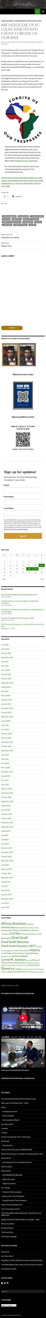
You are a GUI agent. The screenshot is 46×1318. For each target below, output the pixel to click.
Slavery (32, 225)
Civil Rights (5, 934)
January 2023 (6, 738)
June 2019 (5, 839)
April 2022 (5, 763)
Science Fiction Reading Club (11, 1205)
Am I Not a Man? (7, 1124)
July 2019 (4, 835)
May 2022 (4, 759)
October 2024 (6, 679)
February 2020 (6, 814)
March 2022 (5, 767)
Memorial (29, 960)
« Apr (4, 579)
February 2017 (6, 895)
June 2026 (5, 645)
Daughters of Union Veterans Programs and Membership (22, 1260)
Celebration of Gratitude (10, 236)
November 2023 (7, 708)
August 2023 (5, 721)
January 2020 (6, 818)
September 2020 (7, 801)
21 (35, 569)
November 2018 (7, 852)
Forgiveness (28, 222)
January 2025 (6, 674)
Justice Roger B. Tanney (10, 953)
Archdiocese (23, 216)
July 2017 (4, 886)
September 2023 (7, 717)
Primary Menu (43, 11)
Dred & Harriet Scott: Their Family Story (16, 1137)
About (3, 1107)
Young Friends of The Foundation (14, 1200)
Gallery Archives (8, 1179)
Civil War (6, 219)
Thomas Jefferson (7, 972)
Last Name (9, 508)
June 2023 (5, 725)
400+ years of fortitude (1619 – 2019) (15, 1103)
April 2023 (5, 729)
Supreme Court (31, 969)
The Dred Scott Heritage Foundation (17, 993)
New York (25, 963)
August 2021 (5, 776)
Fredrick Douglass (6, 951)
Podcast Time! (6, 244)
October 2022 (6, 746)
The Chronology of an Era (10, 1209)
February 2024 (6, 700)
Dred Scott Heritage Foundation (23, 42)
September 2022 (7, 751)
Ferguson (39, 946)
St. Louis (17, 968)
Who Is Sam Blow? (8, 1224)
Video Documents (9, 1183)
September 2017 (7, 878)
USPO (28, 972)
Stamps (23, 969)
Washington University (37, 972)
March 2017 (5, 890)
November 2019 (7, 823)
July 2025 (4, 662)
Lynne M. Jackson (21, 225)
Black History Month (32, 928)
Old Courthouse (34, 963)
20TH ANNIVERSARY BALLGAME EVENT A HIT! (19, 595)
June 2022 (5, 755)
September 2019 (7, 827)
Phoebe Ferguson (6, 965)
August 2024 (5, 687)
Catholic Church (37, 216)
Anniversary (8, 927)
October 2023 (6, 712)
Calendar (4, 1128)
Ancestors (30, 924)
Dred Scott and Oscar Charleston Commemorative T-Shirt (22, 1154)
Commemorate (27, 934)
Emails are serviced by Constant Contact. (16, 529)
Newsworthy (6, 1171)
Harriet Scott (24, 951)
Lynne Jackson (20, 956)
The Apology (40, 969)
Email (6, 485)
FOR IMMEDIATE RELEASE (12, 1175)
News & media (6, 1167)
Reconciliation (34, 965)
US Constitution (20, 972)
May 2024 (4, 691)
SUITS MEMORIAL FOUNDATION (17, 1078)
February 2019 (6, 848)
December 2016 (7, 899)
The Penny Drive (7, 1232)
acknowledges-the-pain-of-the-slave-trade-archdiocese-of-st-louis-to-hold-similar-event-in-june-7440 (22, 183)
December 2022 (7, 742)
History (38, 222)
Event (39, 21)
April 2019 (5, 844)
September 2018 (7, 861)
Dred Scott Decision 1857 (11, 222)
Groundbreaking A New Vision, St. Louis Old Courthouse (21, 1265)
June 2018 (5, 865)
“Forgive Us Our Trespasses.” (26, 161)
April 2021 (5, 784)
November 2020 (7, 793)
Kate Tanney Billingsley (29, 953)
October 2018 (6, 856)
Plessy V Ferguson (17, 965)
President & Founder (10, 1111)
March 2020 (5, 810)
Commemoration (20, 21)
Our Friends (5, 1188)
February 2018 (6, 869)
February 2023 (6, 734)
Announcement (7, 21)
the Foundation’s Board (10, 1120)
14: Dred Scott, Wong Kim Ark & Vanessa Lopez (18, 1099)
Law (10, 956)
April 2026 (5, 649)
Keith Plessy (4, 956)
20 (29, 569)
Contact (4, 1133)
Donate (12, 328)
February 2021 (6, 789)
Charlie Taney (33, 930)
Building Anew (6, 930)
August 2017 (5, 882)
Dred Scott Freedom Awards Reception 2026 (17, 618)
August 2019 (5, 831)
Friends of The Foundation (12, 1192)
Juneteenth (7, 225)
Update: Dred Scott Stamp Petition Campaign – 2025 (20, 1219)
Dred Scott (17, 219)
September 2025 (7, 657)
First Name (9, 497)
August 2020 (5, 806)
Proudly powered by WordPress (11, 1315)
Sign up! (23, 536)
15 (42, 565)
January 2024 (6, 704)
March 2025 (5, 670)
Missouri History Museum (11, 963)
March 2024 (5, 695)
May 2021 (4, 780)
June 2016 (5, 903)
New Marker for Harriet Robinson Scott (16, 1162)
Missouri (36, 960)
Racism (26, 965)
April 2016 (5, 907)
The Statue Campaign (9, 1236)
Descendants (6, 938)
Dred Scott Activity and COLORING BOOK (16, 1150)
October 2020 (6, 797)
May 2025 (4, 666)
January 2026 (6, 653)
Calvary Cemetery (20, 930)
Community (38, 934)
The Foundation (8, 1116)
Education (32, 21)
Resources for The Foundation (13, 1196)
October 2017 (6, 873)
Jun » (42, 579)
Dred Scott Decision (31, 219)
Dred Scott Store (7, 1228)
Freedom (16, 951)
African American (9, 216)
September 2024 (7, 683)
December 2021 (7, 772)
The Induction (7, 1145)
